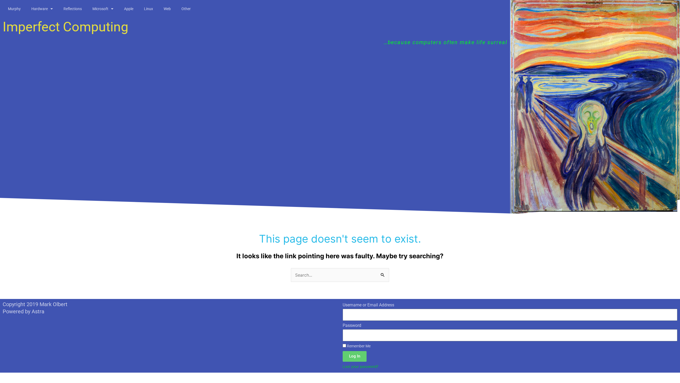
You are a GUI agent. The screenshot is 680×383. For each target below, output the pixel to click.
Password (352, 325)
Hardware (39, 9)
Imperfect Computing (65, 27)
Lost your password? (360, 366)
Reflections (72, 9)
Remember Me (358, 346)
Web (167, 9)
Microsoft (100, 9)
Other (186, 9)
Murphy (14, 9)
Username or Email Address (368, 304)
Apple (128, 9)
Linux (148, 9)
